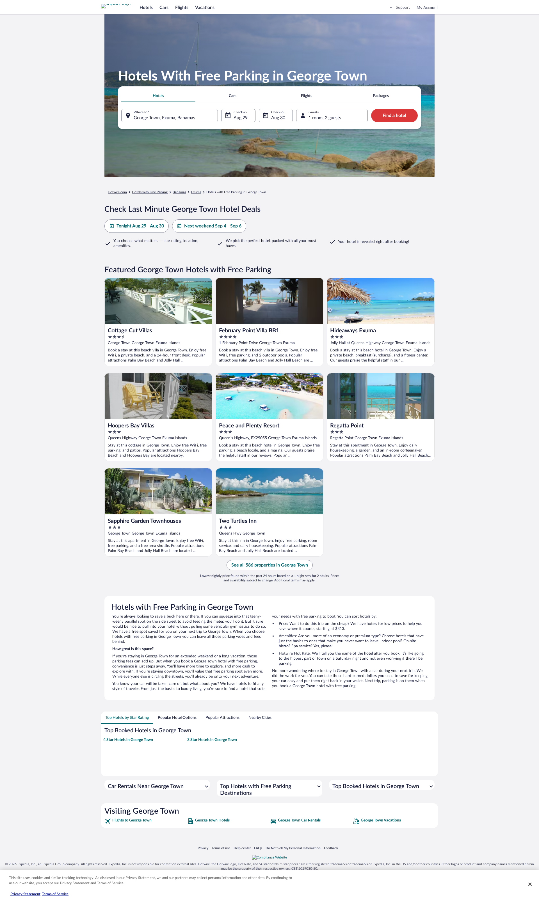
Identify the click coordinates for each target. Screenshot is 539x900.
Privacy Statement (25, 894)
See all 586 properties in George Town (269, 565)
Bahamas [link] (179, 192)
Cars (163, 7)
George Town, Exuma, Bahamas (164, 118)
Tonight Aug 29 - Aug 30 (140, 226)
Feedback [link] (331, 848)
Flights (181, 7)
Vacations (204, 7)
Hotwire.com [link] (117, 192)
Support (403, 8)
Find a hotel (394, 115)
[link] (145, 821)
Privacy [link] (203, 848)
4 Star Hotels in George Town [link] (128, 740)
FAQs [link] (258, 848)
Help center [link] (242, 848)
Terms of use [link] (221, 848)
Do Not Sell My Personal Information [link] (293, 848)
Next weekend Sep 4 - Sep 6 (212, 226)
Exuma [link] (196, 192)
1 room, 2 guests (325, 118)
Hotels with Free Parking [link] (150, 192)
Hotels (146, 7)
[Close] (530, 884)
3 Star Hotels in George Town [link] (212, 740)
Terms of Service (55, 894)
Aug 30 (278, 118)
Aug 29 (241, 118)
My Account (427, 8)
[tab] (158, 96)
